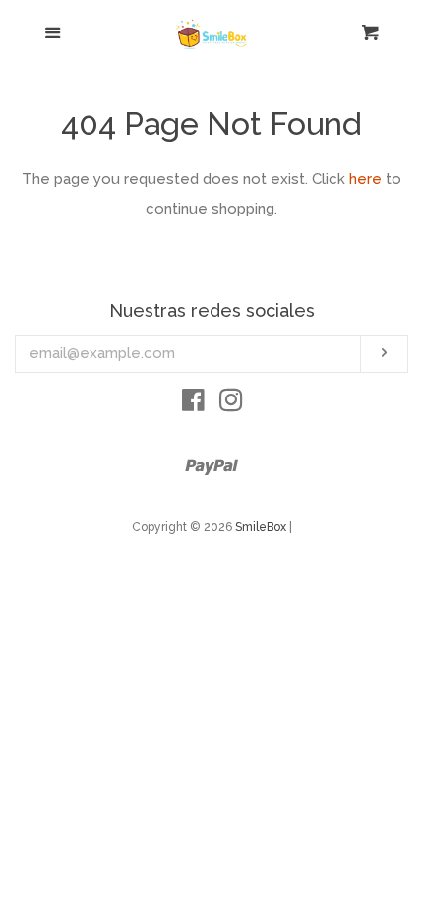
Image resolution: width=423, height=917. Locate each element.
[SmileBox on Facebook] (193, 404)
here (365, 179)
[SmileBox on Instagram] (231, 404)
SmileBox (262, 527)
